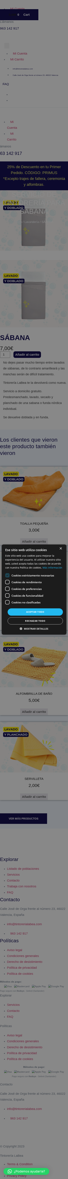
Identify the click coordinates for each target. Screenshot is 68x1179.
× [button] (60, 548)
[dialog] (34, 589)
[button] (26, 1171)
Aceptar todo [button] (35, 611)
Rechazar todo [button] (35, 620)
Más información (52, 567)
